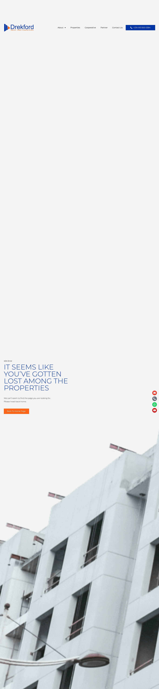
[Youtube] (154, 410)
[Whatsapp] (154, 404)
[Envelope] (154, 393)
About (60, 27)
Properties (75, 27)
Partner (104, 27)
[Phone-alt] (154, 398)
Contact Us (117, 27)
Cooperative (90, 27)
